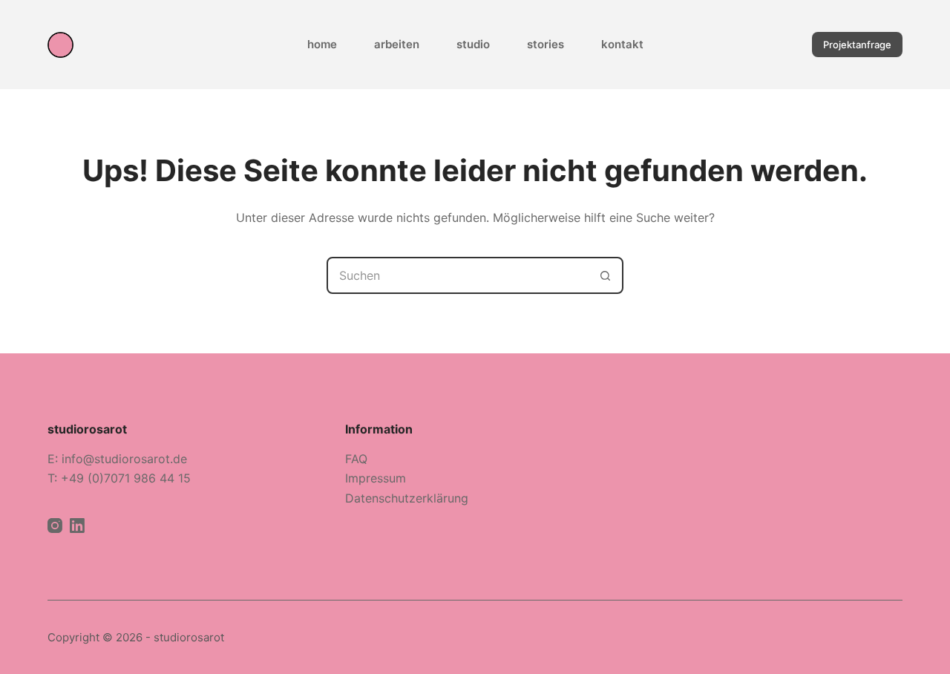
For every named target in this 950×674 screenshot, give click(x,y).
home (322, 44)
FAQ (356, 458)
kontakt (622, 44)
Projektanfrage (857, 44)
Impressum (375, 478)
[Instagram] (55, 525)
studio (473, 44)
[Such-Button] (605, 275)
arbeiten (396, 44)
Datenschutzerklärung (406, 498)
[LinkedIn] (77, 525)
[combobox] (458, 275)
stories (545, 44)
